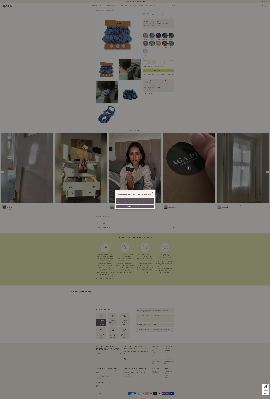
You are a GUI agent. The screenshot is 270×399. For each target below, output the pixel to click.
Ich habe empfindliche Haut (125, 202)
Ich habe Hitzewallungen (144, 199)
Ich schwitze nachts (125, 199)
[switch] (265, 393)
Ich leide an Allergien (145, 202)
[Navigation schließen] (153, 192)
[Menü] (268, 385)
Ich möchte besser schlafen (135, 206)
